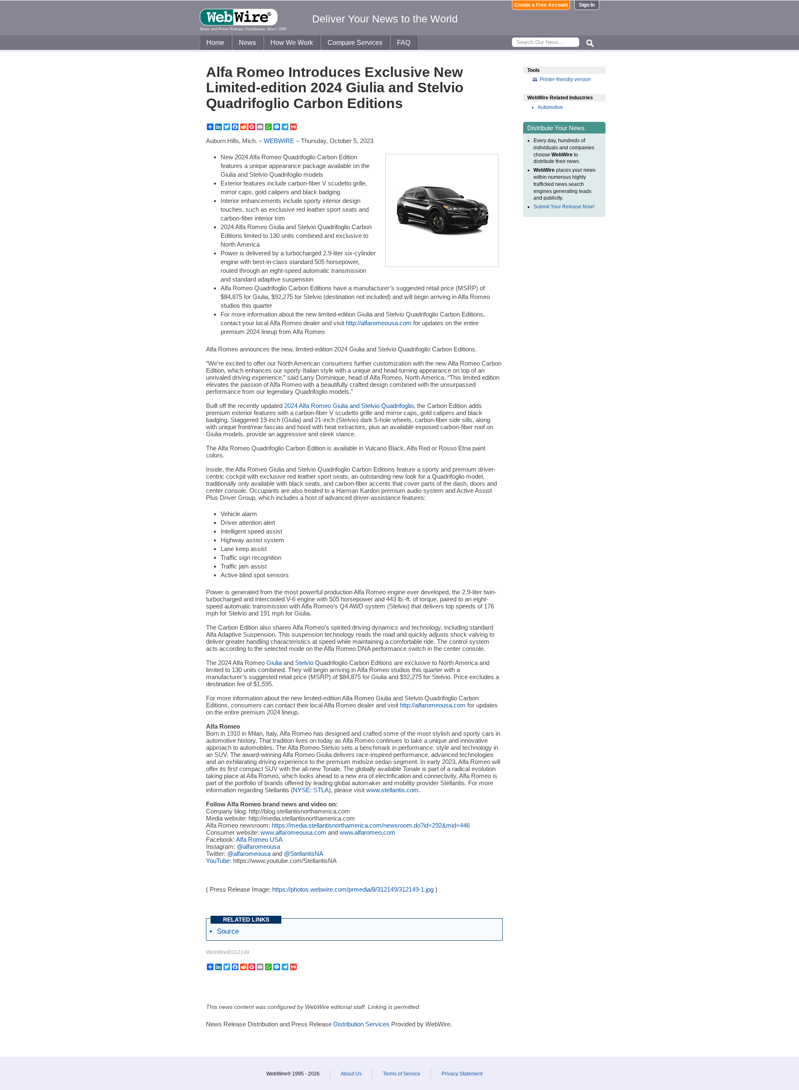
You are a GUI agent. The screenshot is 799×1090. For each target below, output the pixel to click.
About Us (351, 1074)
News (247, 42)
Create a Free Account (541, 5)
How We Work (291, 42)
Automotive (550, 107)
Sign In (587, 5)
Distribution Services (361, 1024)
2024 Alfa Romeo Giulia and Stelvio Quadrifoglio (349, 405)
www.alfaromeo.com (367, 832)
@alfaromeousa (258, 846)
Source (228, 931)
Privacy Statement (462, 1074)
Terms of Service (401, 1074)
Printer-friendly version (565, 79)
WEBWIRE (279, 140)
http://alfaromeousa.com (379, 322)
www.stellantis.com (392, 789)
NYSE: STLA (311, 789)
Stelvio (304, 662)
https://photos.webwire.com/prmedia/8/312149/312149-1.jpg (353, 889)
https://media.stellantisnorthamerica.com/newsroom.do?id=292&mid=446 (371, 825)
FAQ (403, 42)
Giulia (274, 662)
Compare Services (355, 42)
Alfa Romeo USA (259, 839)
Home (215, 42)
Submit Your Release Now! (563, 207)
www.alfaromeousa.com (293, 832)
